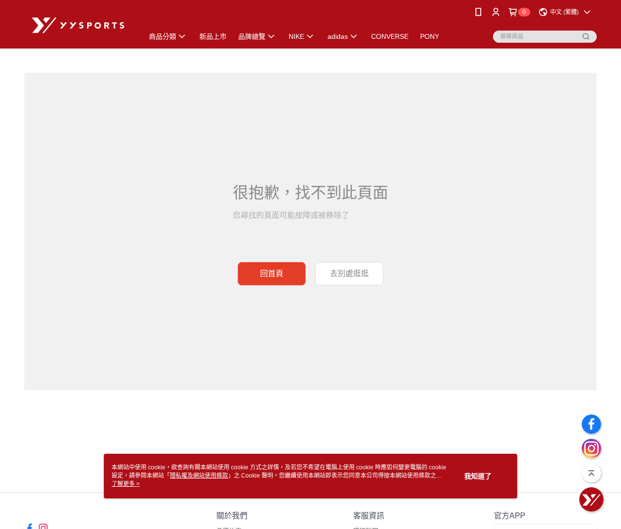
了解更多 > (126, 483)
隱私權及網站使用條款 (199, 475)
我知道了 (477, 476)
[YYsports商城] (78, 25)
